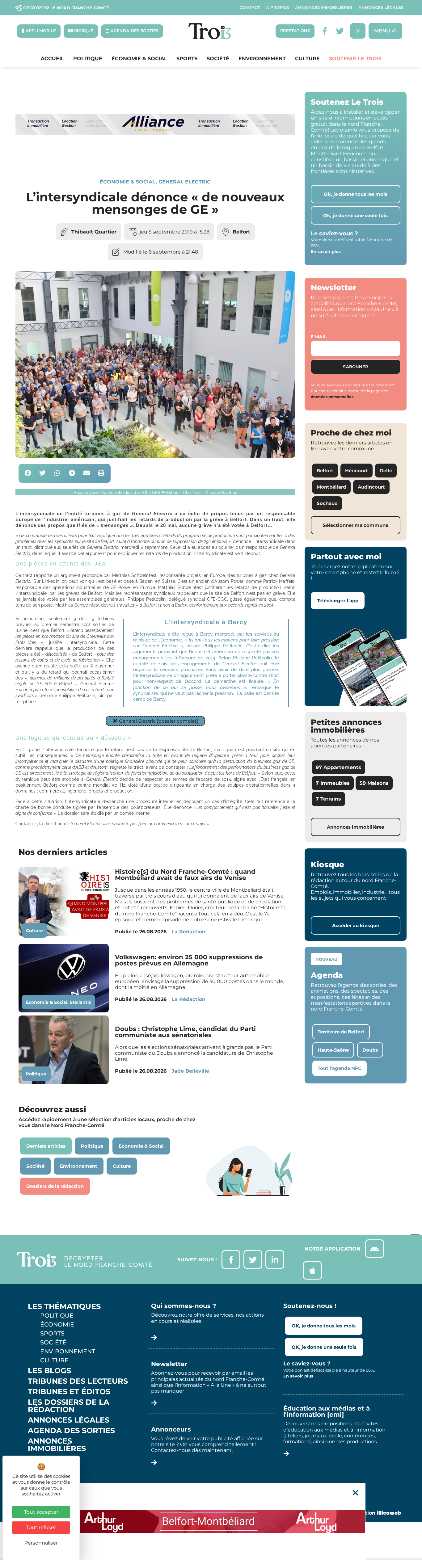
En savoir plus (326, 251)
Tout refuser (41, 1527)
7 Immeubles (333, 783)
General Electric (184, 182)
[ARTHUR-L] (211, 1521)
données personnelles (332, 396)
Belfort (241, 232)
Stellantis (80, 1002)
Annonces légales (380, 8)
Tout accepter (41, 1512)
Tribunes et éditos (69, 1391)
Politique (87, 58)
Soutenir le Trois (355, 58)
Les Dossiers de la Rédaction (68, 1405)
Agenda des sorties (71, 1430)
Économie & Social (139, 58)
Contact (249, 8)
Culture (307, 58)
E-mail (319, 336)
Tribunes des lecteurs (78, 1381)
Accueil (52, 58)
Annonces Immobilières (323, 8)
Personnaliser (41, 1543)
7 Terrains (328, 799)
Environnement (262, 58)
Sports (186, 58)
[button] (28, 473)
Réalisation (373, 1513)
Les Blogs (49, 1370)
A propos (277, 8)
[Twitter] (340, 31)
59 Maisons (374, 783)
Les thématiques (64, 1306)
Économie (57, 1324)
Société (218, 58)
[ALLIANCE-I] (155, 157)
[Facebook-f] (324, 31)
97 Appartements (338, 767)
